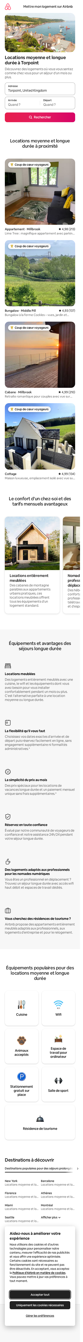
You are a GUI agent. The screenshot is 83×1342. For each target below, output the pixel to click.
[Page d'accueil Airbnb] (8, 6)
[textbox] (22, 104)
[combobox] (40, 90)
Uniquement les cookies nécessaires (40, 1305)
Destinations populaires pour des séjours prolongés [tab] (39, 1168)
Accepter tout (40, 1294)
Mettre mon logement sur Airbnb (48, 6)
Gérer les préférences (40, 1316)
